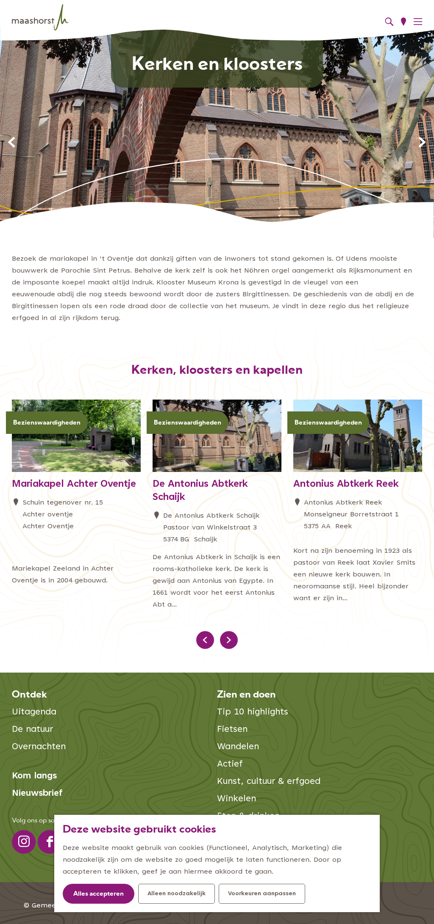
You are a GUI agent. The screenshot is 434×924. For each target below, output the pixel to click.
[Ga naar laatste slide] (12, 142)
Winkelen (236, 799)
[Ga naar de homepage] (40, 17)
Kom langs (34, 776)
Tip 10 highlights (252, 712)
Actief (230, 764)
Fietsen (232, 729)
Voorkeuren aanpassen (262, 894)
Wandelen (238, 747)
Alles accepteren (98, 894)
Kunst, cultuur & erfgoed (268, 782)
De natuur (32, 729)
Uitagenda (34, 712)
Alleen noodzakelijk (176, 894)
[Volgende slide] (422, 142)
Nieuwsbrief (37, 793)
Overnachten (39, 747)
